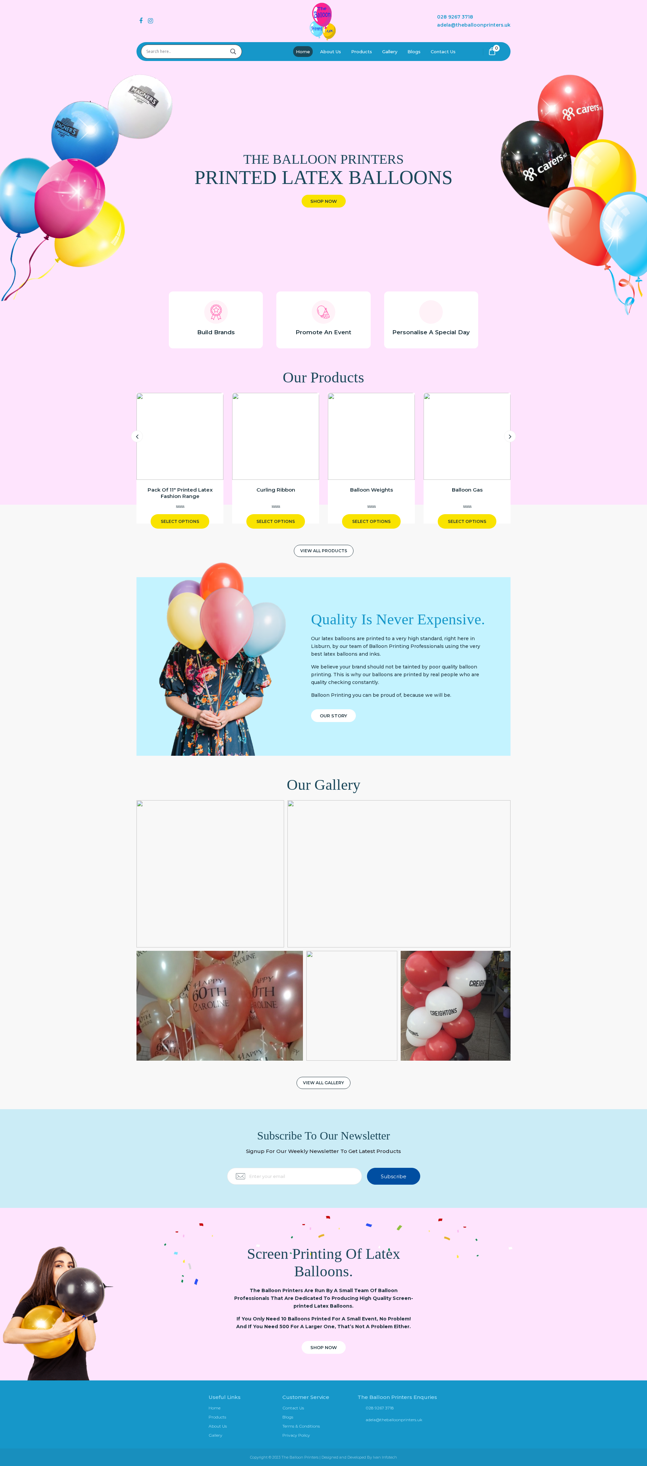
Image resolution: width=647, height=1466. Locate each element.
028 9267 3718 (455, 17)
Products (361, 51)
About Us (330, 51)
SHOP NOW (323, 201)
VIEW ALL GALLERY (323, 1082)
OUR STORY (333, 715)
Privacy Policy (296, 1435)
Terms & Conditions (301, 1426)
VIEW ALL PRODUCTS (323, 550)
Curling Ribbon (275, 490)
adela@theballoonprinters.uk (474, 25)
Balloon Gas (467, 490)
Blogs (414, 51)
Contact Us (443, 51)
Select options (180, 521)
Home (303, 51)
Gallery (389, 51)
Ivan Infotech (385, 1457)
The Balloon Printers (299, 1457)
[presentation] (137, 436)
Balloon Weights (371, 490)
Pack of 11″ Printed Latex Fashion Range (180, 493)
